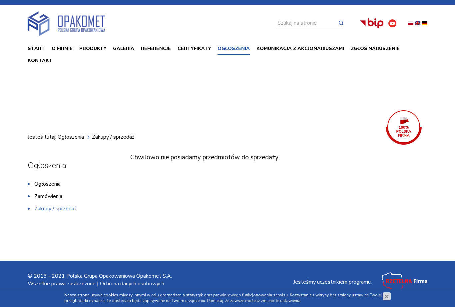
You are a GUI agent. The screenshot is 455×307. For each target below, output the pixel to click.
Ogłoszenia (234, 48)
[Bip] (371, 23)
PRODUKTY (92, 48)
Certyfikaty (194, 48)
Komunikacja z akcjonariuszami (300, 48)
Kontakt (40, 60)
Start (36, 48)
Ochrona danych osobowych (132, 283)
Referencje (156, 48)
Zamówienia (48, 196)
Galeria (123, 48)
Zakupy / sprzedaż (55, 208)
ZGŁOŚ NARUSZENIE (375, 48)
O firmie (62, 48)
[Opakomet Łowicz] (66, 23)
